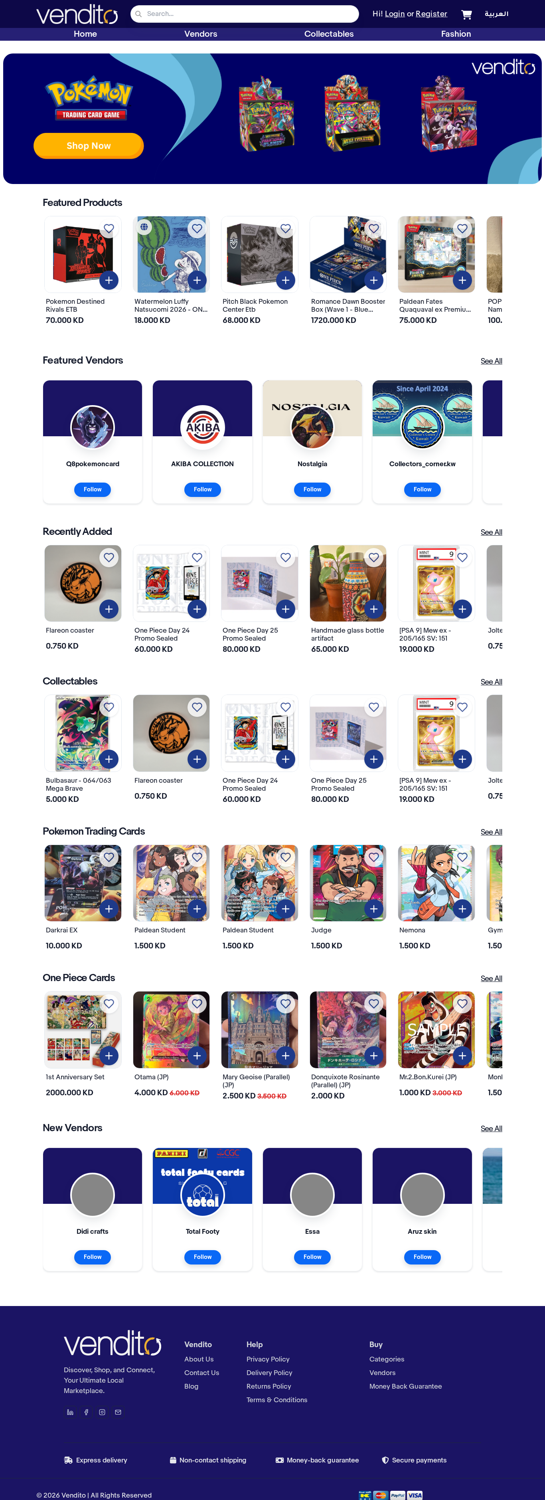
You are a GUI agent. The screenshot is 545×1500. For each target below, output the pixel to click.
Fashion (456, 34)
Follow (92, 490)
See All (491, 361)
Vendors (200, 34)
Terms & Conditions (277, 1400)
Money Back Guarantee (405, 1386)
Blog (191, 1386)
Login (395, 14)
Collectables (329, 34)
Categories (387, 1359)
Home (85, 34)
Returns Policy (269, 1386)
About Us (199, 1359)
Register (432, 14)
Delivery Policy (269, 1373)
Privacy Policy (268, 1359)
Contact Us (201, 1373)
